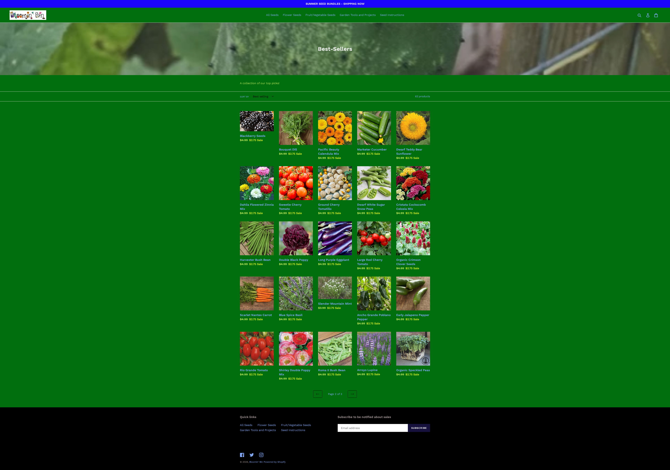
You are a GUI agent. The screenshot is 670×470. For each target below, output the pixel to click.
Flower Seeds (267, 425)
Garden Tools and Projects (258, 430)
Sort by (244, 97)
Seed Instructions (293, 430)
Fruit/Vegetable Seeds (296, 425)
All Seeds (246, 425)
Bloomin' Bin (256, 462)
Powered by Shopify (275, 462)
